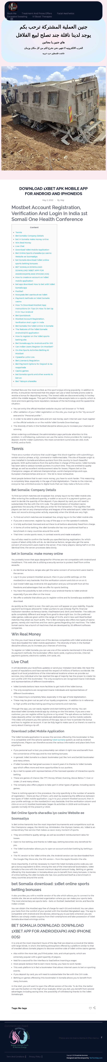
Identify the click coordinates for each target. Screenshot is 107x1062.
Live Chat (19, 246)
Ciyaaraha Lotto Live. (25, 357)
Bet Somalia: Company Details (29, 236)
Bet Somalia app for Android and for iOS (34, 343)
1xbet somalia (58, 740)
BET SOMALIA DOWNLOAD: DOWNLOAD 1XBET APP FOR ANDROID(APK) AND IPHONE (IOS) (32, 270)
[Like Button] (90, 1008)
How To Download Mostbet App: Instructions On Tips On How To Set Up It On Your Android (34, 308)
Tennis (18, 232)
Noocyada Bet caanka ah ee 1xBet (31, 295)
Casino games (22, 371)
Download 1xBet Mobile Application (32, 250)
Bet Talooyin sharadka (25, 381)
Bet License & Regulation (27, 360)
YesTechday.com (95, 1058)
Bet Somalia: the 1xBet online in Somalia (34, 326)
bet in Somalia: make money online (32, 239)
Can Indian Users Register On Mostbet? (34, 346)
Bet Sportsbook (22, 315)
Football (19, 291)
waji (62, 200)
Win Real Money (23, 243)
